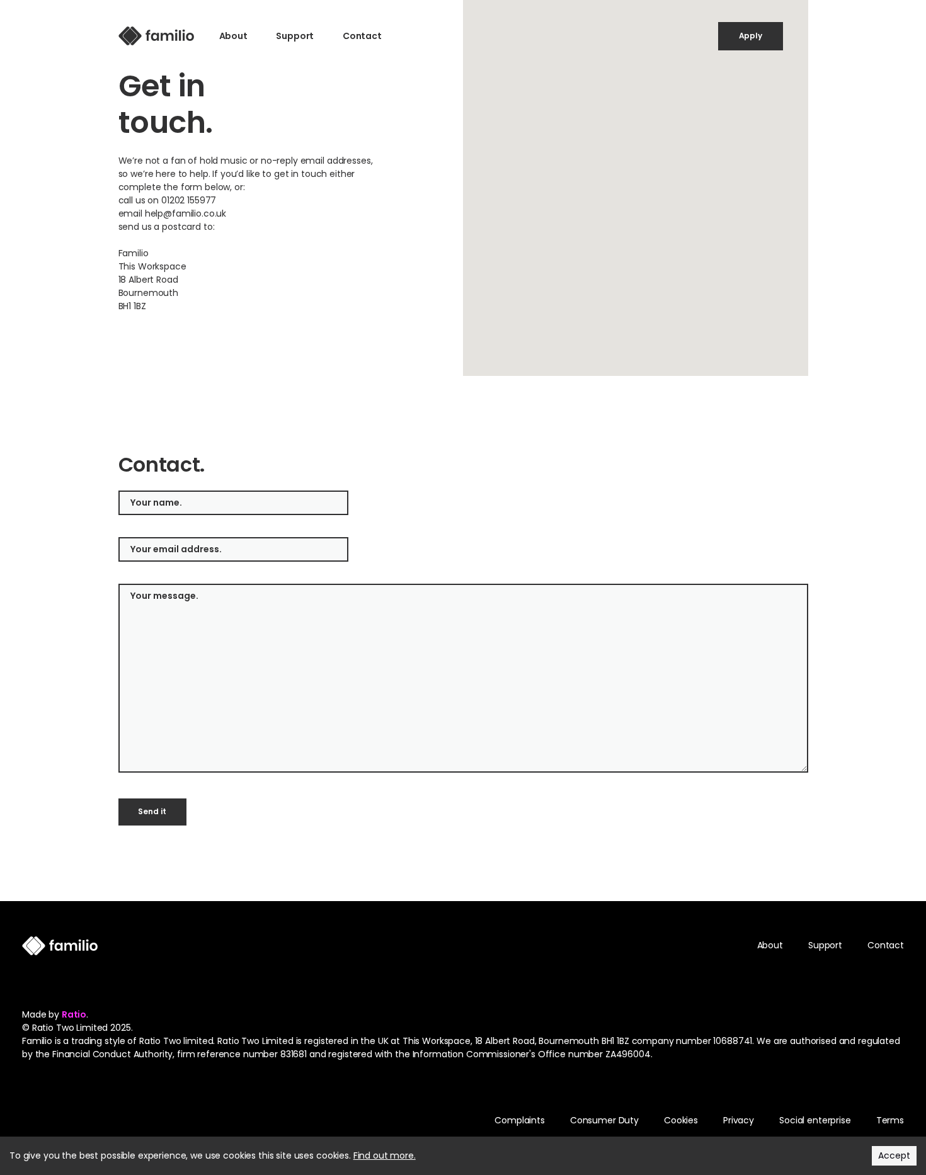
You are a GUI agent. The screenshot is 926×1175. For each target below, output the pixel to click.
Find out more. (384, 1155)
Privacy (738, 1120)
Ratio (74, 1014)
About (233, 36)
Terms (890, 1120)
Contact (362, 36)
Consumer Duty (604, 1120)
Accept (894, 1155)
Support (295, 36)
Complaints (519, 1120)
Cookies (681, 1120)
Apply (750, 35)
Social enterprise (815, 1120)
